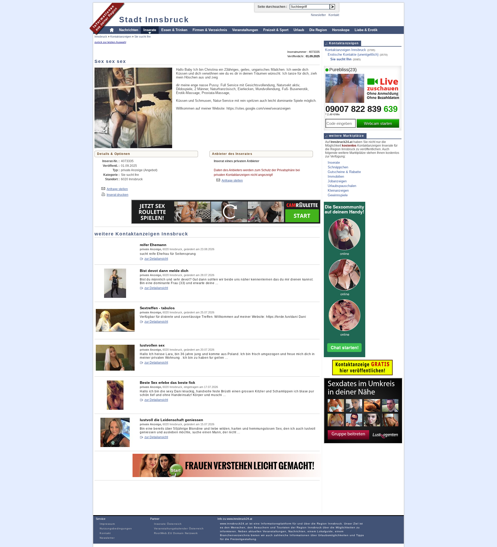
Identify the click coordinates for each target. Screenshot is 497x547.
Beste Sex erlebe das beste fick (167, 382)
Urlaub (299, 30)
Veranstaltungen (245, 30)
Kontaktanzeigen (120, 36)
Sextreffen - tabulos (157, 308)
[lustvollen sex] (115, 371)
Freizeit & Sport (275, 30)
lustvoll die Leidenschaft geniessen (171, 420)
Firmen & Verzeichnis (210, 30)
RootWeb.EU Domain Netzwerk (176, 533)
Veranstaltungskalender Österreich (179, 528)
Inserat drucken (117, 194)
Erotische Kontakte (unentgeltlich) (353, 54)
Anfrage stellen (117, 189)
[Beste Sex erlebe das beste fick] (115, 409)
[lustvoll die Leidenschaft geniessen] (115, 446)
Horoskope (340, 30)
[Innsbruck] (107, 35)
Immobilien (336, 176)
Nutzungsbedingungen (116, 528)
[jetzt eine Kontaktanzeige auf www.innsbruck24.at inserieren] (362, 374)
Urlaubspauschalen (342, 186)
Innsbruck (100, 36)
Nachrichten (128, 30)
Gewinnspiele (338, 195)
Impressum (107, 523)
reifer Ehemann (153, 245)
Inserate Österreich (168, 523)
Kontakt (333, 15)
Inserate (149, 30)
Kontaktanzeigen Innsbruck (345, 50)
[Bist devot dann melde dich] (115, 297)
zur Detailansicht (156, 259)
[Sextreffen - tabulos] (115, 334)
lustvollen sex (152, 345)
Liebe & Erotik (366, 30)
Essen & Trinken (174, 30)
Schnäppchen (338, 167)
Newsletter (318, 15)
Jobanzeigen (337, 181)
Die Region (318, 30)
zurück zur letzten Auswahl (110, 42)
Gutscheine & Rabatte (344, 172)
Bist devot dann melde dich (164, 271)
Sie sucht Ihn (142, 36)
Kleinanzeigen (338, 190)
